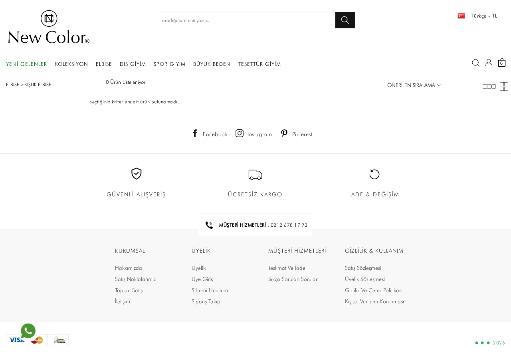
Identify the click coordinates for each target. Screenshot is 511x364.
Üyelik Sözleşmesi (365, 279)
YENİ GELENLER (26, 64)
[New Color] (49, 28)
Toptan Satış (129, 290)
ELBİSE (104, 64)
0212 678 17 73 (289, 225)
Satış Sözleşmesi (363, 268)
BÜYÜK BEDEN (212, 64)
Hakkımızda (128, 268)
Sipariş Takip (206, 301)
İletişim (122, 301)
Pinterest (302, 134)
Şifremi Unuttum (210, 290)
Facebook (215, 134)
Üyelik (199, 268)
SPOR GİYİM (170, 64)
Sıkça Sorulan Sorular (292, 279)
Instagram (260, 134)
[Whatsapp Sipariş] (28, 330)
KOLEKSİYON (71, 64)
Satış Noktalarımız (135, 279)
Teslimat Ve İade (286, 268)
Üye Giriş (202, 279)
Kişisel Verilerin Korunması (374, 301)
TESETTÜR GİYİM (259, 64)
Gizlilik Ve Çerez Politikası (373, 290)
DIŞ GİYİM (133, 64)
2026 (499, 343)
